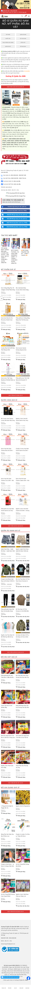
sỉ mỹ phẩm (27, 71)
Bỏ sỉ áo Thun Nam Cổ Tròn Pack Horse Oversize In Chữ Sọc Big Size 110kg (23, 580)
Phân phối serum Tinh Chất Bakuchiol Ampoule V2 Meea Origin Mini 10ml (22, 379)
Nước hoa (8, 38)
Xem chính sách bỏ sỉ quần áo (15, 86)
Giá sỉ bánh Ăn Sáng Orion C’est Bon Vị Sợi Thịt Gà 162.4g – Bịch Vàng (22, 737)
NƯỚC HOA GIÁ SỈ (9, 400)
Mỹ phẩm (8, 34)
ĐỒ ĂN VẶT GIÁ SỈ (9, 657)
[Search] (22, 16)
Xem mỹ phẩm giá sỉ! (12, 127)
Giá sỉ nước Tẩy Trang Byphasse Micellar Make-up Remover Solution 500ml (8, 379)
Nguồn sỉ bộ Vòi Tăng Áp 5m (23, 806)
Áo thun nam (23, 38)
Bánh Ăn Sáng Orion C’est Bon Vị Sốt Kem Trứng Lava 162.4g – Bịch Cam (8, 737)
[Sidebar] (2, 298)
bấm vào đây (17, 181)
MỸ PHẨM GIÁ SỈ (8, 269)
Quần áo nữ (8, 46)
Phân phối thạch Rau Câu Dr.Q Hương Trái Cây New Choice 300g (22, 707)
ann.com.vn (9, 187)
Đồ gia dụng (23, 46)
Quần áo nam (23, 34)
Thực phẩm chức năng (8, 42)
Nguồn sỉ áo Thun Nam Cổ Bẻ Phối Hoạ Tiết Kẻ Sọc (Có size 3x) (7, 636)
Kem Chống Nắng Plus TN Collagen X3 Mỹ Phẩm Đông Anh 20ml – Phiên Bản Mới (8, 289)
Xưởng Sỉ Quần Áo (20, 980)
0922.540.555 (14, 178)
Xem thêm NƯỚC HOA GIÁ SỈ (15, 526)
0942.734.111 (22, 178)
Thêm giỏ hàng (6, 299)
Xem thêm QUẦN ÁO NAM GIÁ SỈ (15, 652)
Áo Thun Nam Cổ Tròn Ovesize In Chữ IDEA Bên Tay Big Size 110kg (22, 611)
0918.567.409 (6, 10)
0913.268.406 (13, 10)
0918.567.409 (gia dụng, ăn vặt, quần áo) (17, 214)
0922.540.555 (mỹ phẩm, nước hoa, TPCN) (17, 226)
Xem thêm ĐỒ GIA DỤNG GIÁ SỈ (15, 911)
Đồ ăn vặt (23, 42)
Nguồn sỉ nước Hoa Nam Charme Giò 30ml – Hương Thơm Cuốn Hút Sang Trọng (23, 510)
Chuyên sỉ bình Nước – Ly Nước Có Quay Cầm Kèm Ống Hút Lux (7, 866)
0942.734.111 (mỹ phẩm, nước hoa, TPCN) (17, 222)
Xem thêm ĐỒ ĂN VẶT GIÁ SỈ (15, 782)
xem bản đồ (4, 172)
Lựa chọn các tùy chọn (9, 560)
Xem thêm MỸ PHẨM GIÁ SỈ (16, 395)
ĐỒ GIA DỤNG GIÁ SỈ (10, 787)
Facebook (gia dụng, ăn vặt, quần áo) (17, 206)
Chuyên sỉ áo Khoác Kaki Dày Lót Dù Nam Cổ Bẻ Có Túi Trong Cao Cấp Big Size (8, 580)
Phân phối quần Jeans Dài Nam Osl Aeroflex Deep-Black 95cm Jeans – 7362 (7, 611)
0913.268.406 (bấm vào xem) (11, 977)
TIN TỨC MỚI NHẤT (9, 235)
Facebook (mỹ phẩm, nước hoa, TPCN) (17, 210)
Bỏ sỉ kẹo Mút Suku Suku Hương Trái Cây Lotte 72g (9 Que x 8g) (22, 677)
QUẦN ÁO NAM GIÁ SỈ (10, 530)
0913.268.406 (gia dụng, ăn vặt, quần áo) (17, 218)
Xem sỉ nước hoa (19, 136)
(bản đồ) (24, 12)
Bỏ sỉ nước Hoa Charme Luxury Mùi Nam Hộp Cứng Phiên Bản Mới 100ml (8, 420)
